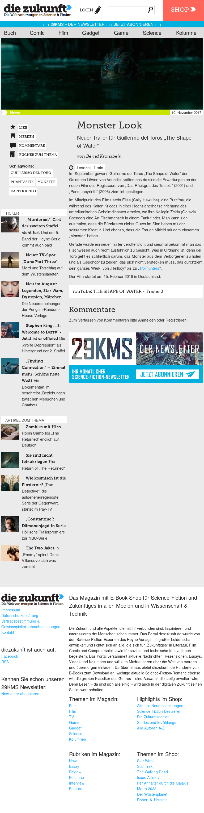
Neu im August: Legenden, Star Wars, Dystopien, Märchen (42, 290)
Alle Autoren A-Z (151, 728)
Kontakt (7, 632)
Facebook (9, 656)
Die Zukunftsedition (153, 716)
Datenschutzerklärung (19, 615)
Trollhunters (149, 268)
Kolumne (186, 32)
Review (75, 771)
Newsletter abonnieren (20, 693)
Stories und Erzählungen (157, 722)
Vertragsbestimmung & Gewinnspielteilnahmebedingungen (30, 623)
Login (86, 10)
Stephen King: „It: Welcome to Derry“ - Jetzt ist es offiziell (42, 332)
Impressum (10, 609)
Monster (46, 182)
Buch (10, 32)
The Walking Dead (152, 771)
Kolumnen (77, 739)
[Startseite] (36, 9)
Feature (75, 788)
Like (23, 128)
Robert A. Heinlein (152, 799)
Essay (74, 766)
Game (121, 32)
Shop (180, 10)
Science (152, 32)
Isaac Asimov (148, 777)
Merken (26, 137)
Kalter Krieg (23, 191)
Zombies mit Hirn (43, 427)
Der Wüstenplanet (152, 794)
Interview (76, 783)
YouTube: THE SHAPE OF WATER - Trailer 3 (117, 292)
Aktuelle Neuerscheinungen (160, 705)
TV (71, 716)
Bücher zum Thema (38, 155)
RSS (5, 661)
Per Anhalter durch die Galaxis (162, 783)
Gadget (91, 32)
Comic (37, 32)
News (73, 760)
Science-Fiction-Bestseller (159, 711)
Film (63, 32)
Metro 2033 (146, 788)
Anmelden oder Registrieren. (163, 320)
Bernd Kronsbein (104, 157)
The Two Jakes (40, 548)
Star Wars (145, 760)
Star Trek (144, 766)
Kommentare (32, 146)
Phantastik (22, 182)
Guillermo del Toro (31, 173)
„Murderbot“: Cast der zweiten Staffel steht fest (41, 226)
